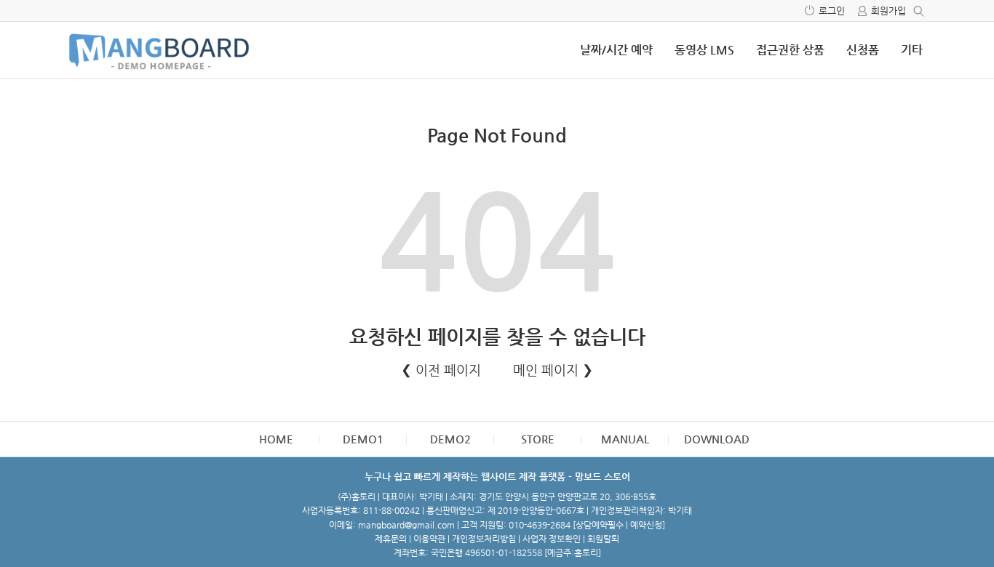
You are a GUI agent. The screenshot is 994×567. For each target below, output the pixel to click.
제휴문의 (391, 539)
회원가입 (888, 10)
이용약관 (429, 539)
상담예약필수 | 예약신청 (619, 525)
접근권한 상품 (790, 50)
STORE (537, 439)
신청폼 (862, 50)
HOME (276, 439)
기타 (912, 50)
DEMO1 (363, 439)
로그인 (832, 10)
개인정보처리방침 (484, 539)
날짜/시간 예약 (616, 50)
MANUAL (625, 439)
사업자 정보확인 (551, 539)
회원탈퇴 (603, 539)
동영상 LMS (704, 50)
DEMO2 (450, 439)
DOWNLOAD (717, 439)
